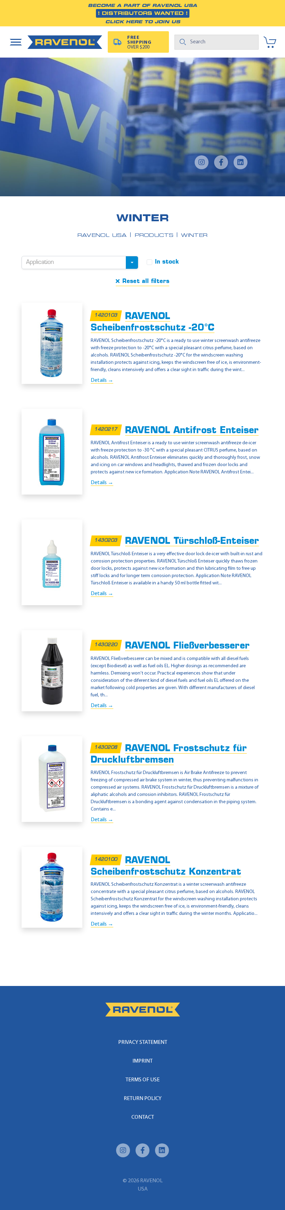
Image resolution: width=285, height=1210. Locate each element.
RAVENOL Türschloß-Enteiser (192, 541)
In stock (167, 262)
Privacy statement (142, 1042)
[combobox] (80, 262)
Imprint (142, 1061)
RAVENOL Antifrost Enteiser (192, 431)
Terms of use (142, 1080)
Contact (142, 1117)
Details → (102, 380)
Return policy (143, 1098)
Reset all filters (145, 281)
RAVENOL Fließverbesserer (187, 646)
